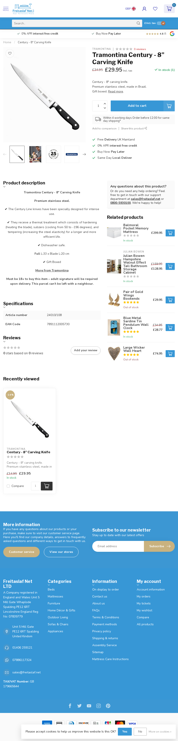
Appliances (55, 631)
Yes (124, 731)
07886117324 (21, 660)
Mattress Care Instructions (110, 659)
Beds (51, 589)
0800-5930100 (120, 203)
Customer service (21, 552)
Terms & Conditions (105, 617)
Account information (151, 589)
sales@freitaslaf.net (145, 199)
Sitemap (98, 652)
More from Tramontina (52, 270)
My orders (143, 596)
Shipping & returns (105, 638)
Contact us (99, 596)
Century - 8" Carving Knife (34, 42)
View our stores (61, 552)
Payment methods (104, 624)
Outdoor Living (58, 617)
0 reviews (140, 49)
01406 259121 (22, 648)
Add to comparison (104, 128)
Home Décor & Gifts (61, 610)
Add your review (85, 350)
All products (145, 624)
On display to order (105, 589)
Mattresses (55, 596)
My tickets (144, 603)
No (140, 731)
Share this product (132, 128)
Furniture (54, 603)
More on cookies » (160, 731)
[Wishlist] (155, 8)
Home (7, 42)
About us (98, 603)
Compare (18, 486)
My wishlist (144, 610)
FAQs (96, 610)
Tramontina (101, 49)
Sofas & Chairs (58, 624)
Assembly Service (104, 645)
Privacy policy (101, 631)
